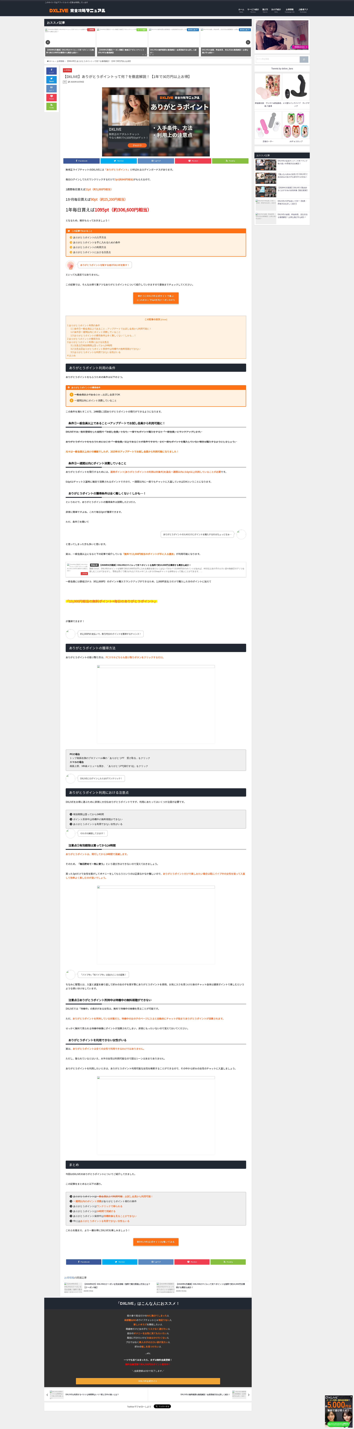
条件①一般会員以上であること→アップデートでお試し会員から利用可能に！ (111, 329)
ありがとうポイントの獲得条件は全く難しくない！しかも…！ (103, 335)
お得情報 (67, 70)
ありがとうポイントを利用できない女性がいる (96, 352)
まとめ (71, 355)
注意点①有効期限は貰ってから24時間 (91, 345)
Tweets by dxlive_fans (282, 68)
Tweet (51, 81)
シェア (51, 72)
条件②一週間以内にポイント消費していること (96, 332)
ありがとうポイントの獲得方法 (83, 339)
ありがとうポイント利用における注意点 (88, 342)
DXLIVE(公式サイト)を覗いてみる (157, 1242)
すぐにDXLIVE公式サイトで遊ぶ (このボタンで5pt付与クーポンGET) (156, 298)
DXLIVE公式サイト (148, 1381)
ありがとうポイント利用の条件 (83, 325)
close (163, 319)
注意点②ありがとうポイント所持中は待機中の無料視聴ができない (105, 349)
